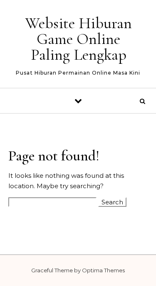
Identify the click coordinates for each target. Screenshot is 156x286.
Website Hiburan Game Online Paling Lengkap (78, 39)
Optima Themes (103, 270)
